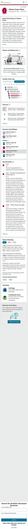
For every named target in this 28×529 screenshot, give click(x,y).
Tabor (4, 242)
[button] (14, 109)
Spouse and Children (8, 81)
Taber (10, 279)
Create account (14, 322)
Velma (9, 242)
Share (24, 7)
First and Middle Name (6, 507)
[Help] (23, 2)
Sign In (13, 72)
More (4, 44)
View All (5, 123)
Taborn (4, 279)
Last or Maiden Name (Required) (8, 513)
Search (14, 520)
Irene (14, 242)
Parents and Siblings (19, 81)
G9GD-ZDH (24, 11)
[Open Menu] (26, 2)
